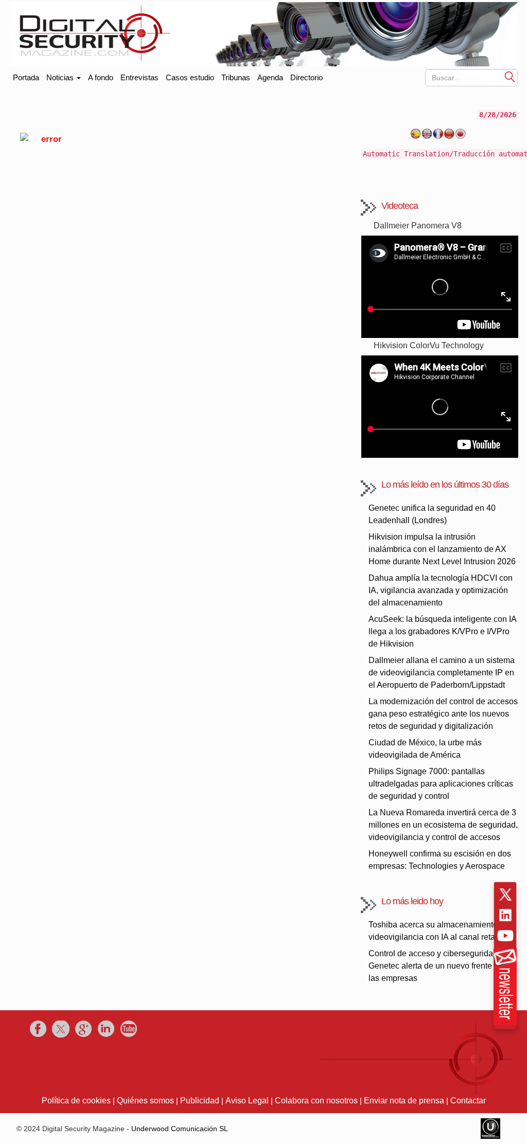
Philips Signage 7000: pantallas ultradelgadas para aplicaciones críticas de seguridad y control (440, 783)
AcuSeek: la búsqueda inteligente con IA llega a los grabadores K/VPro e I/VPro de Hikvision (442, 631)
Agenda (270, 77)
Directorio (306, 77)
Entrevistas (139, 77)
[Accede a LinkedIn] (505, 915)
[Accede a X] (505, 894)
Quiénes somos (145, 1100)
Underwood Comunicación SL (179, 1128)
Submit (510, 76)
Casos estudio (190, 77)
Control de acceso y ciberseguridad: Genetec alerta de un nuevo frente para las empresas (439, 965)
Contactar (468, 1100)
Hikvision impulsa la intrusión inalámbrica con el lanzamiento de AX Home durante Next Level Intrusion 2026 (442, 549)
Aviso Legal (247, 1100)
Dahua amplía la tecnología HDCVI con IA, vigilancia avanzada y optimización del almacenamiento (440, 590)
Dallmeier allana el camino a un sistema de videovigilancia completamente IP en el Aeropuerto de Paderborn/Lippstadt (441, 672)
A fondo (100, 77)
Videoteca (399, 206)
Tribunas (235, 77)
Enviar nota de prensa (404, 1100)
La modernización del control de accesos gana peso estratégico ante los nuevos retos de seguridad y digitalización (443, 713)
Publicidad (199, 1100)
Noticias (61, 77)
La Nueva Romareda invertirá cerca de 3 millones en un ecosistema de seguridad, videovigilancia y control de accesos (443, 825)
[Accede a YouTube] (505, 935)
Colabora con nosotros (316, 1100)
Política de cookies (76, 1100)
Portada (26, 75)
